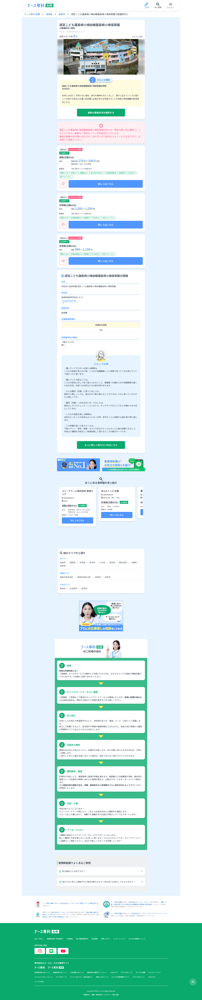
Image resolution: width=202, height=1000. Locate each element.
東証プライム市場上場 (87, 903)
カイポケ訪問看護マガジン (120, 977)
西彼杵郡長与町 (84, 577)
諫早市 (108, 577)
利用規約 (70, 939)
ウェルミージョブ (154, 972)
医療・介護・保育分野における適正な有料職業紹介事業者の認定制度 (139, 903)
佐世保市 (73, 588)
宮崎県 (112, 562)
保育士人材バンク (102, 977)
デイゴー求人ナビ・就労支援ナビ (81, 977)
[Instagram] (39, 951)
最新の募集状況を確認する (101, 112)
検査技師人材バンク (60, 972)
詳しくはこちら (105, 184)
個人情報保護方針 (82, 939)
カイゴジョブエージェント (43, 977)
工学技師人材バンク (77, 972)
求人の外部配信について (137, 939)
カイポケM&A (39, 981)
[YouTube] (63, 951)
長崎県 (49, 14)
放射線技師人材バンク (42, 972)
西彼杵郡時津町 (66, 577)
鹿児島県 (123, 562)
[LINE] (51, 951)
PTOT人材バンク (126, 972)
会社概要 (95, 939)
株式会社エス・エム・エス (70, 903)
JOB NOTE (113, 972)
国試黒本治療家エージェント (97, 972)
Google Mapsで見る (69, 302)
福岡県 (72, 562)
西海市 (98, 577)
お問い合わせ (105, 939)
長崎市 (62, 14)
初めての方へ (39, 939)
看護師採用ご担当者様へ (55, 939)
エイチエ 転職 (140, 972)
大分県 (102, 562)
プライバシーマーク (158, 913)
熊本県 (92, 562)
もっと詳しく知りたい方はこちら (101, 445)
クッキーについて (119, 939)
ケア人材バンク (61, 977)
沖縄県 (134, 562)
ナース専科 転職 (32, 14)
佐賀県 (82, 562)
